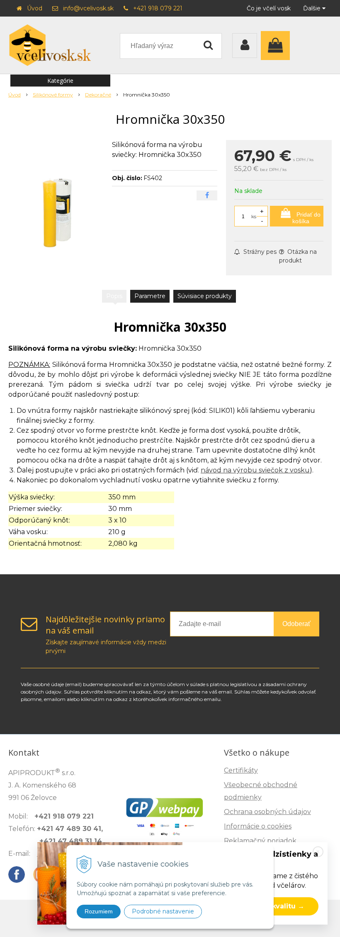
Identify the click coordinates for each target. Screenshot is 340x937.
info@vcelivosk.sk (88, 8)
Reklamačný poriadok (260, 841)
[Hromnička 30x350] (56, 202)
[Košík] (277, 45)
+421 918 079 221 (157, 8)
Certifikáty (241, 770)
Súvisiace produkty (204, 296)
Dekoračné (98, 95)
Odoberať (296, 623)
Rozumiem (99, 911)
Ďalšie (312, 8)
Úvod (34, 8)
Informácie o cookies (257, 826)
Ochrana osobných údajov (267, 812)
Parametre (149, 296)
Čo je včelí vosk (269, 8)
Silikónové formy (53, 95)
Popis (114, 296)
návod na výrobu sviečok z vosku (255, 470)
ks (253, 216)
